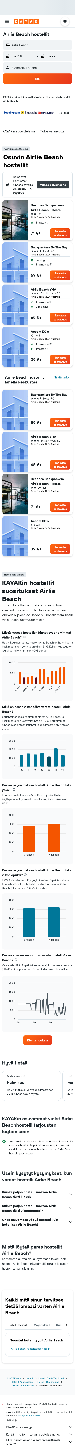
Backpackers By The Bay (49, 247)
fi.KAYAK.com (14, 1378)
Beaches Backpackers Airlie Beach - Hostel (47, 207)
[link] (37, 1040)
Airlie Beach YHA (43, 289)
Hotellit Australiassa (22, 1381)
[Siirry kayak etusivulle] (26, 21)
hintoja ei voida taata (29, 1415)
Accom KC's (40, 331)
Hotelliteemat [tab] (17, 1325)
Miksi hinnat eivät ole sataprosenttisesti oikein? (33, 1442)
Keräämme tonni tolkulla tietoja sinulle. (33, 1434)
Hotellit (30, 1378)
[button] (6, 21)
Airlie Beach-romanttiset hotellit (30, 1348)
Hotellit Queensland (48, 1381)
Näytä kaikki (62, 377)
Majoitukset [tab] (42, 1325)
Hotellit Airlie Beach (23, 1385)
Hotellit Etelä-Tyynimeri (51, 1378)
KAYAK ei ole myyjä (19, 1427)
